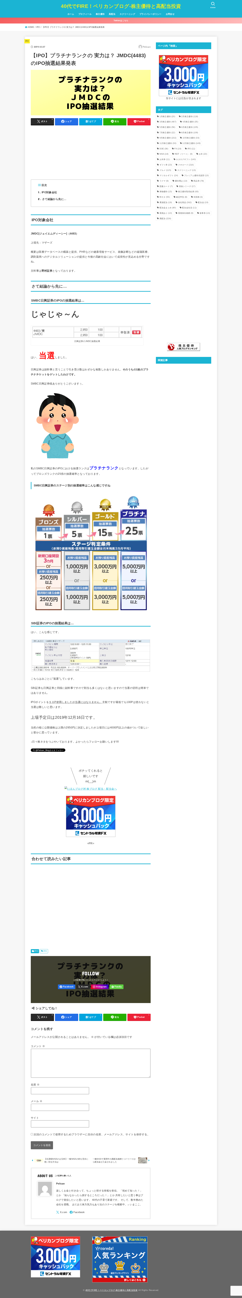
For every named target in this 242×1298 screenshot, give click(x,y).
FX (177, 149)
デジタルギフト (169, 175)
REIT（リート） (184, 154)
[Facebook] (66, 986)
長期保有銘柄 (185, 213)
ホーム (70, 14)
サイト (35, 1117)
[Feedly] (116, 986)
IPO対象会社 (47, 192)
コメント (38, 1046)
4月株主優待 (190, 122)
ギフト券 (166, 165)
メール (36, 1101)
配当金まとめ (168, 208)
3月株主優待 (168, 122)
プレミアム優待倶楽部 (196, 175)
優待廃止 (181, 181)
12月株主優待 (191, 143)
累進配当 (166, 202)
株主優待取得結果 (188, 191)
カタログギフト (186, 159)
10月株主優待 (191, 138)
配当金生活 (189, 208)
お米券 (165, 159)
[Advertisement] (91, 151)
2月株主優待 (189, 116)
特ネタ (165, 197)
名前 (35, 1084)
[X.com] (83, 986)
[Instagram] (99, 986)
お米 (203, 154)
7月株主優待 (167, 132)
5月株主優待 (167, 127)
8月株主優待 (189, 132)
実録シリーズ (187, 186)
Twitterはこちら (121, 20)
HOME (31, 27)
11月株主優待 (168, 143)
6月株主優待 (189, 127)
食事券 (205, 213)
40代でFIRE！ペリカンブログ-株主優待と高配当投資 (121, 6)
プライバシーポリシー (150, 14)
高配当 (112, 14)
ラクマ (164, 181)
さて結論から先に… (52, 198)
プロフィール (85, 14)
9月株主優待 (168, 138)
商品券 (198, 181)
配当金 (203, 202)
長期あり (166, 213)
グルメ (165, 170)
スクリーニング (127, 14)
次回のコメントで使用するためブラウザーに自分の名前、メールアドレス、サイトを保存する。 (92, 1134)
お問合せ (170, 14)
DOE (164, 149)
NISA (164, 154)
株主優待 (100, 14)
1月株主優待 (167, 116)
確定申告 (181, 197)
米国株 (198, 197)
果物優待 (166, 191)
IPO (38, 27)
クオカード (186, 165)
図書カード (166, 186)
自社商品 (185, 202)
